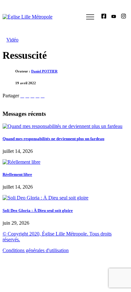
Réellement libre (17, 174)
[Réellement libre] (21, 162)
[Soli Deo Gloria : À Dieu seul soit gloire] (45, 197)
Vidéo (12, 39)
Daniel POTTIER (44, 71)
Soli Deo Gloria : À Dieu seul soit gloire (38, 210)
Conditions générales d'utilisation (36, 250)
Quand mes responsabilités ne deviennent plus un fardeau (53, 138)
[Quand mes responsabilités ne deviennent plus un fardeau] (62, 126)
